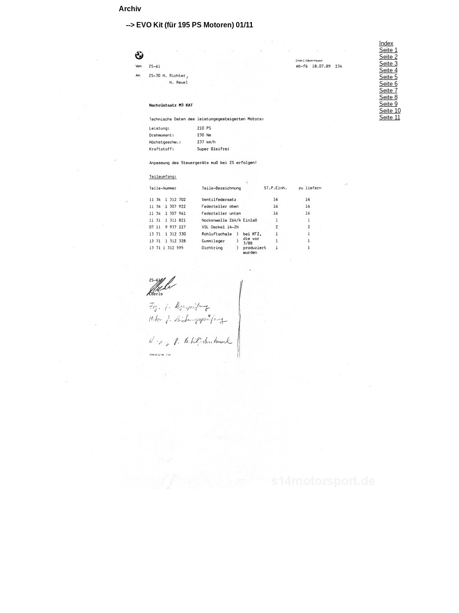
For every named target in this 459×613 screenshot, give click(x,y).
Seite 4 (388, 70)
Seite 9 (388, 104)
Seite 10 (390, 110)
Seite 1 (388, 50)
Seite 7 (388, 90)
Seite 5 (388, 77)
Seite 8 (388, 97)
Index (386, 43)
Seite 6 (388, 83)
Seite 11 (389, 117)
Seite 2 (388, 56)
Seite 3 (388, 63)
